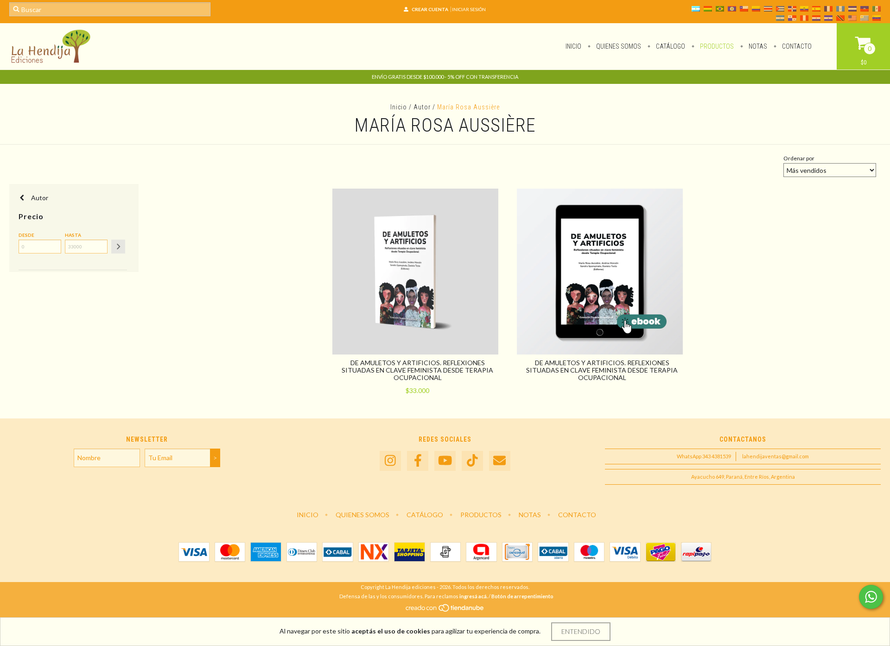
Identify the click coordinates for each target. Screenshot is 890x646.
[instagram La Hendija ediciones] (390, 461)
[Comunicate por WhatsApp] (871, 597)
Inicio (573, 46)
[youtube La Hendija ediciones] (445, 461)
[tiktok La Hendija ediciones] (472, 461)
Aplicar (118, 246)
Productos (716, 46)
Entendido (580, 631)
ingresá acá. (473, 596)
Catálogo (670, 46)
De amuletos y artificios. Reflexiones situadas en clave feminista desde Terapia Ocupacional (417, 370)
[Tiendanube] (445, 610)
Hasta (73, 235)
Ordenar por (798, 158)
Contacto (796, 46)
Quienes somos (618, 46)
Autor (422, 107)
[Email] (499, 461)
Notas (757, 46)
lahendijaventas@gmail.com (775, 456)
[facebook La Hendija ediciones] (417, 461)
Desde (26, 235)
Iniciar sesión (469, 9)
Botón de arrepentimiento (522, 596)
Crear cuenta (430, 9)
